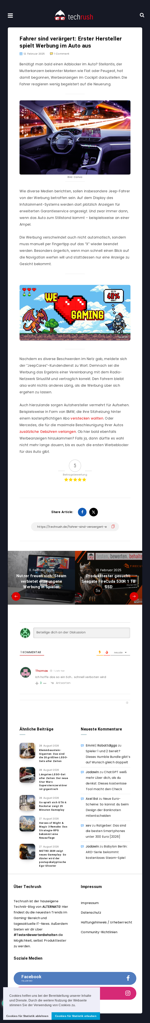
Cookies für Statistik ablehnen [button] (27, 1016)
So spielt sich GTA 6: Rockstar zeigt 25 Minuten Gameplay (53, 806)
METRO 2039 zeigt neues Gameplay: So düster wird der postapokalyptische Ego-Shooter (52, 858)
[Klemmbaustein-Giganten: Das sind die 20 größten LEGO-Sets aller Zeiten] (27, 750)
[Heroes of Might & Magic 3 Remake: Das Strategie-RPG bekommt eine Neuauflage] (27, 823)
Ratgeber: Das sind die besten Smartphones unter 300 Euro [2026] (106, 831)
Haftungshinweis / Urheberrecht (106, 922)
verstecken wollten (87, 418)
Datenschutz (91, 912)
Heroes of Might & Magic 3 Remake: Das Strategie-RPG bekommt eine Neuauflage (53, 830)
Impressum (90, 903)
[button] (77, 1005)
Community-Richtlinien (99, 932)
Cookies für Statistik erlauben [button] (75, 1016)
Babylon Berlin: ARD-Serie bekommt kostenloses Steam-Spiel (106, 852)
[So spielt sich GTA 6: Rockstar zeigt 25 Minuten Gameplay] (27, 803)
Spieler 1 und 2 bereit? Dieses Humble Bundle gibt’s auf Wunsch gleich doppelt (108, 757)
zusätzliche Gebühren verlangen (48, 431)
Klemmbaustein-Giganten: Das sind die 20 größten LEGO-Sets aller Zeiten (53, 756)
